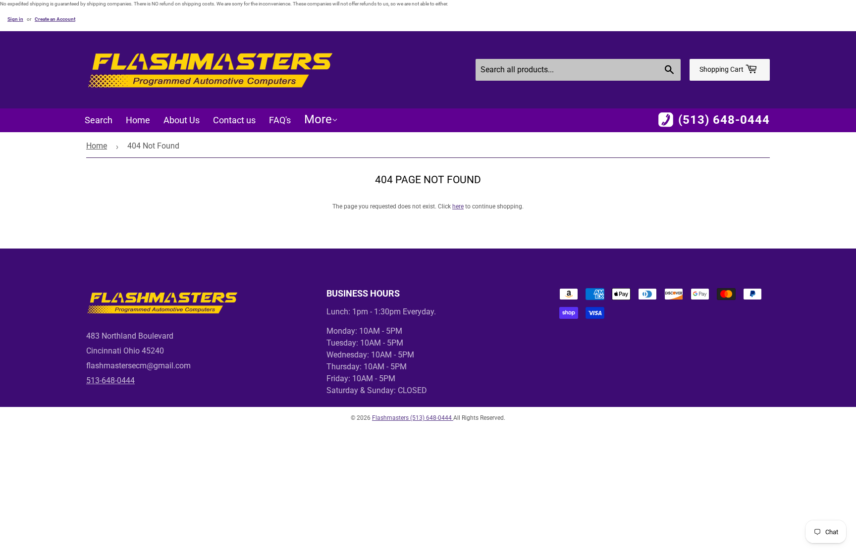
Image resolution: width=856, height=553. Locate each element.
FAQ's (280, 120)
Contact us (234, 120)
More (318, 119)
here (458, 206)
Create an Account (55, 19)
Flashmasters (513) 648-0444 (412, 417)
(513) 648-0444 (724, 120)
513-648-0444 (110, 380)
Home (138, 120)
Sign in (15, 19)
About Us (181, 120)
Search (98, 120)
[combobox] (578, 70)
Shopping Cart (722, 69)
